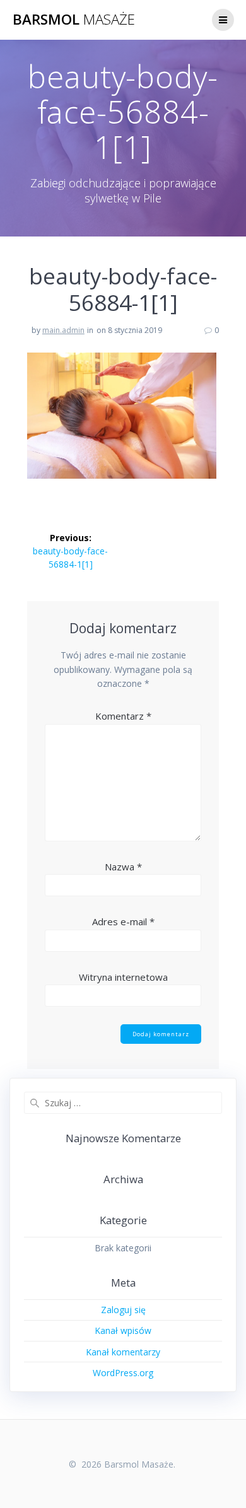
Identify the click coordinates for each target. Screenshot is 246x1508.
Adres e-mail (123, 921)
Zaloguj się (123, 1310)
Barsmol (74, 19)
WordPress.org (123, 1373)
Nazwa (123, 866)
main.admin (63, 330)
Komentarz (123, 716)
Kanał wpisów (123, 1330)
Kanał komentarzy (123, 1352)
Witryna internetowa (123, 977)
